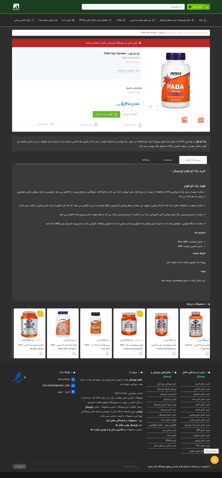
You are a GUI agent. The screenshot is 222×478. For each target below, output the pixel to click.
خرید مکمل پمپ (169, 430)
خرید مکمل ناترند (202, 404)
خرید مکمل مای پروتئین (200, 414)
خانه (201, 20)
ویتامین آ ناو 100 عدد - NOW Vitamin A (30, 347)
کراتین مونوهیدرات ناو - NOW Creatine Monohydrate (163, 347)
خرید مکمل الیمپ (202, 384)
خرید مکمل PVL (203, 445)
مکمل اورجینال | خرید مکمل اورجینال (175, 20)
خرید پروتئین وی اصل (166, 384)
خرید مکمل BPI (203, 430)
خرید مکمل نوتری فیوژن (199, 450)
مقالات (119, 20)
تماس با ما (66, 20)
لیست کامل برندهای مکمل (165, 445)
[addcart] (205, 354)
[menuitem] (201, 20)
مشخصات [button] (167, 160)
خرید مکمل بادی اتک (201, 399)
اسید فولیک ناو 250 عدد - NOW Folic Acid (128, 347)
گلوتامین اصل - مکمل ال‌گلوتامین (162, 425)
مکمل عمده (171, 435)
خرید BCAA (171, 440)
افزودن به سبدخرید (104, 114)
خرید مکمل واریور (202, 440)
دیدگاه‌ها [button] (146, 160)
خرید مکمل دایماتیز (202, 435)
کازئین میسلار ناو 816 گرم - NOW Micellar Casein (62, 347)
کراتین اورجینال (169, 399)
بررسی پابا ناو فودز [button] (193, 160)
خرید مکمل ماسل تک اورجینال (197, 425)
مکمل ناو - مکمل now (126, 70)
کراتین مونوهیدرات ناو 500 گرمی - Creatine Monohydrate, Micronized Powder (195, 349)
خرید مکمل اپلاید (202, 409)
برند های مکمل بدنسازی (140, 20)
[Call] (215, 460)
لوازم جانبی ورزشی (22, 20)
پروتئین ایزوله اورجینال (166, 389)
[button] (198, 7)
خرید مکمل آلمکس (202, 389)
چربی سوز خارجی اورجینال (165, 404)
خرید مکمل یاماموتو (201, 394)
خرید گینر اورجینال (168, 409)
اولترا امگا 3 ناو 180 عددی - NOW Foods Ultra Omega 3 (95, 347)
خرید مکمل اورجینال (167, 414)
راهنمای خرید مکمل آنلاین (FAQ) (93, 20)
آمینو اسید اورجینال (168, 394)
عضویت (19, 466)
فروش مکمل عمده (46, 20)
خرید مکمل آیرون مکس (200, 420)
